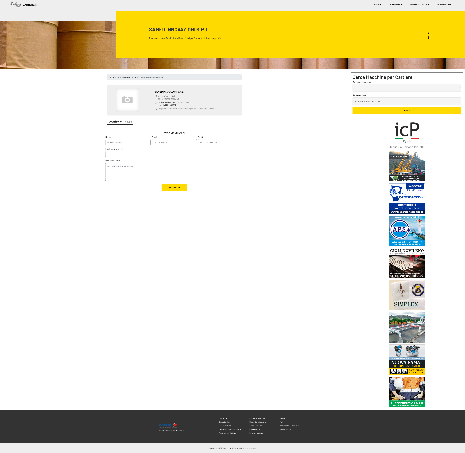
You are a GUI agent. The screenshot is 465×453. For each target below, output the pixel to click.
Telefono (202, 137)
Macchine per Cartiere (418, 5)
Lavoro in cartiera (256, 433)
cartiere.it (164, 420)
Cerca (407, 110)
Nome (108, 137)
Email (154, 137)
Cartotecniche (394, 5)
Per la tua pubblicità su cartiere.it (171, 430)
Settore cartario (443, 5)
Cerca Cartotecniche (257, 418)
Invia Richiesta (174, 187)
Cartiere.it (113, 77)
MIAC (281, 422)
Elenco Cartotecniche (257, 422)
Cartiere (376, 5)
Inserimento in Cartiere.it (289, 426)
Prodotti (283, 418)
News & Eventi (285, 429)
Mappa (128, 121)
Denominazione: (360, 95)
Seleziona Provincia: (362, 82)
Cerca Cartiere (224, 422)
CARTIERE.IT (30, 5)
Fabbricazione (254, 429)
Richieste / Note (112, 160)
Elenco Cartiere (225, 426)
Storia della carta (256, 426)
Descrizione (115, 121)
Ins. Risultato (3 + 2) (114, 148)
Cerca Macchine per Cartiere (230, 429)
